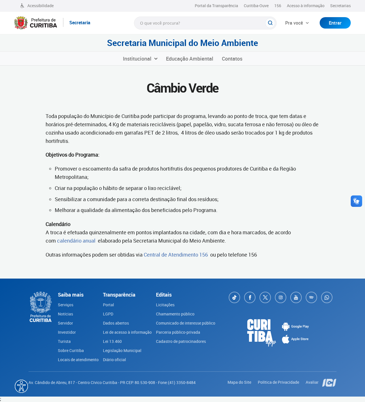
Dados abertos (116, 323)
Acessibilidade (40, 5)
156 (277, 5)
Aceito (203, 396)
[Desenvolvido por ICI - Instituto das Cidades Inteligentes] (329, 382)
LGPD (108, 314)
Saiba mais (162, 392)
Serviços (65, 304)
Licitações (165, 304)
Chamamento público (175, 314)
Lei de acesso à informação (127, 332)
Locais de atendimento (78, 359)
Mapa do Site (240, 382)
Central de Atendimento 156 (175, 254)
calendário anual (76, 240)
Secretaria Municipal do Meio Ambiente (182, 43)
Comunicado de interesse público (185, 323)
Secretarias (340, 5)
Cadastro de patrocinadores (181, 341)
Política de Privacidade (279, 382)
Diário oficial (114, 359)
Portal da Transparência (216, 5)
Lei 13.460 (112, 341)
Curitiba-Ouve (256, 5)
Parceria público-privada (178, 332)
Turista (64, 341)
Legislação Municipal (122, 350)
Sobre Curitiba (71, 350)
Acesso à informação (306, 5)
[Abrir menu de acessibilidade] (21, 386)
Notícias (65, 314)
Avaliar (312, 382)
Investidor (67, 332)
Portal (108, 304)
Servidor (65, 323)
